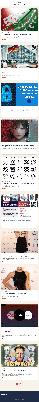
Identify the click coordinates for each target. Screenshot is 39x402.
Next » (21, 383)
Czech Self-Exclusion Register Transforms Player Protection (18, 109)
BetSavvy (19, 2)
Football (15, 4)
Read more (4, 39)
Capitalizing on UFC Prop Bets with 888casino (14, 370)
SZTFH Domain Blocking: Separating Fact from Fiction (16, 220)
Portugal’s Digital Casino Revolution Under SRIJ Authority (17, 34)
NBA (21, 4)
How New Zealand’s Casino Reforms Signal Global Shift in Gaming (19, 256)
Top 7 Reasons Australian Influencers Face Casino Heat (16, 293)
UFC (18, 4)
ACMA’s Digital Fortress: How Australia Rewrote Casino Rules (18, 183)
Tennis (24, 4)
